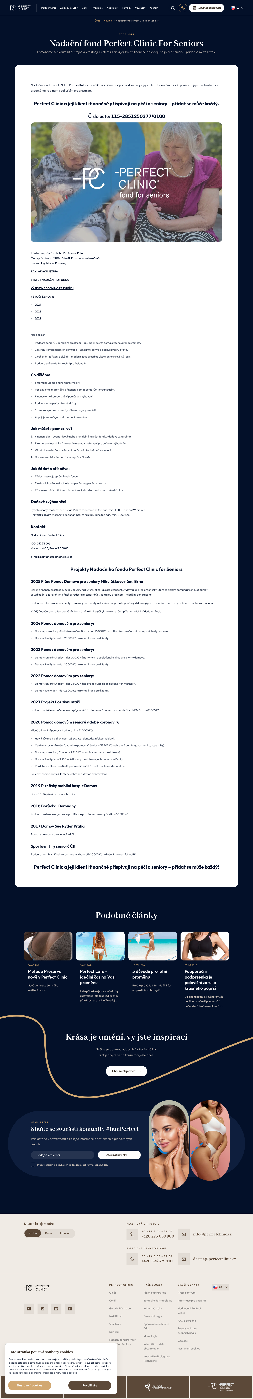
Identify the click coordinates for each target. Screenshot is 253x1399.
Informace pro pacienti (192, 1300)
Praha (33, 1233)
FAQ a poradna (187, 1320)
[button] (237, 7)
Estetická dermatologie (158, 1300)
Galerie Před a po (120, 1308)
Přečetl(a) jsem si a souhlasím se (72, 1164)
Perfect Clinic (48, 7)
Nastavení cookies (189, 1348)
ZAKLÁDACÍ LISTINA (44, 271)
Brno (48, 1233)
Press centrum (187, 1292)
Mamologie (150, 1336)
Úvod (97, 20)
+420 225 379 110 (157, 1261)
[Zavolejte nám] (183, 8)
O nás (112, 1292)
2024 (38, 304)
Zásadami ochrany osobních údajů (90, 1164)
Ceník (85, 7)
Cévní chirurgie (153, 1316)
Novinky (126, 7)
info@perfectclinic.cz (212, 1234)
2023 (38, 311)
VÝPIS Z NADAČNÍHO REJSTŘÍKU (52, 288)
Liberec (65, 1233)
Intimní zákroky (153, 1308)
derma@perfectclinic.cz (214, 1259)
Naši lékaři (112, 7)
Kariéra (114, 1331)
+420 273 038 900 (158, 1236)
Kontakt (154, 7)
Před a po (97, 7)
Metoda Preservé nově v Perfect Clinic (47, 974)
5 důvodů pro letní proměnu (149, 974)
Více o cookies (69, 1372)
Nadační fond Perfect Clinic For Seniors (137, 20)
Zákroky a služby (69, 7)
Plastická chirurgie (155, 1292)
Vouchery (140, 7)
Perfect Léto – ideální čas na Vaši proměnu (97, 977)
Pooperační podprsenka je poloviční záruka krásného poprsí (200, 980)
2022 (38, 318)
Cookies (183, 1340)
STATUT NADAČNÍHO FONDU (50, 280)
